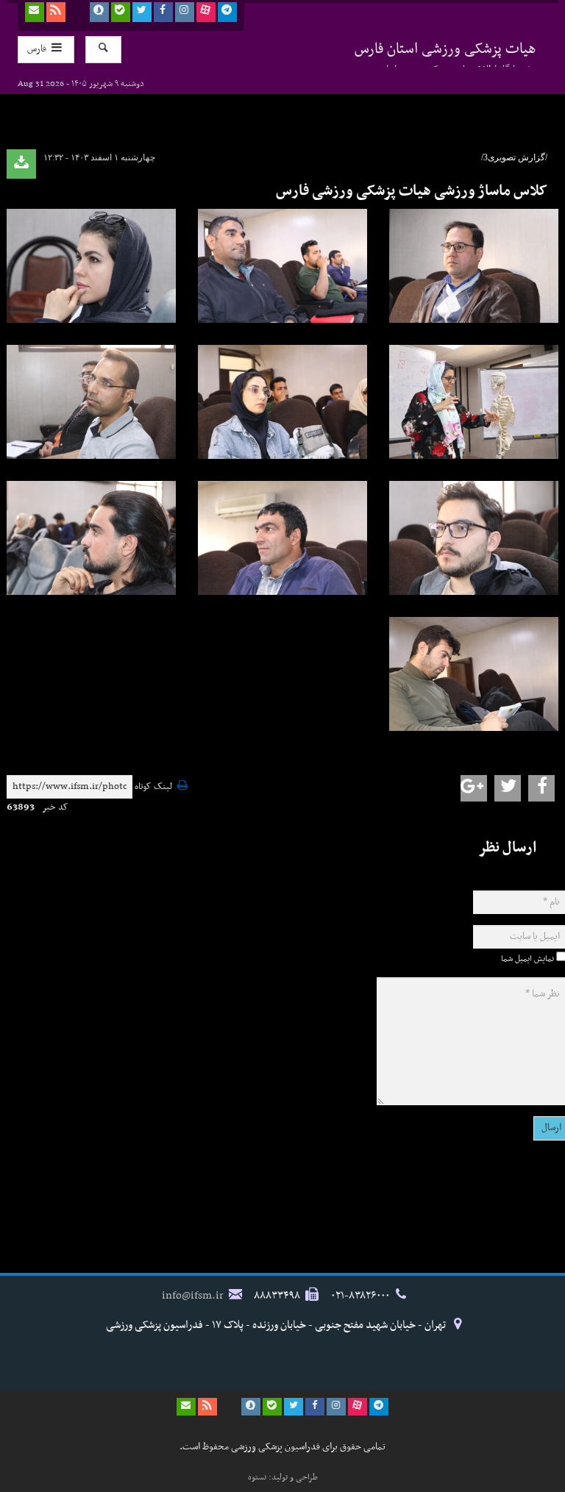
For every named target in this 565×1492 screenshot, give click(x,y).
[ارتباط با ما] (34, 12)
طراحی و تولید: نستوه (283, 1477)
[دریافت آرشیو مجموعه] (21, 164)
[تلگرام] (227, 12)
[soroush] (99, 12)
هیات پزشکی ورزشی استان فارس (445, 52)
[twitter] (142, 12)
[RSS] (55, 12)
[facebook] (163, 12)
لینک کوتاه (153, 787)
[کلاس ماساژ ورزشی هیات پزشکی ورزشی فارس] (282, 266)
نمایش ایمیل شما (527, 959)
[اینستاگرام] (184, 12)
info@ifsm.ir (193, 1295)
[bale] (120, 12)
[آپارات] (206, 12)
